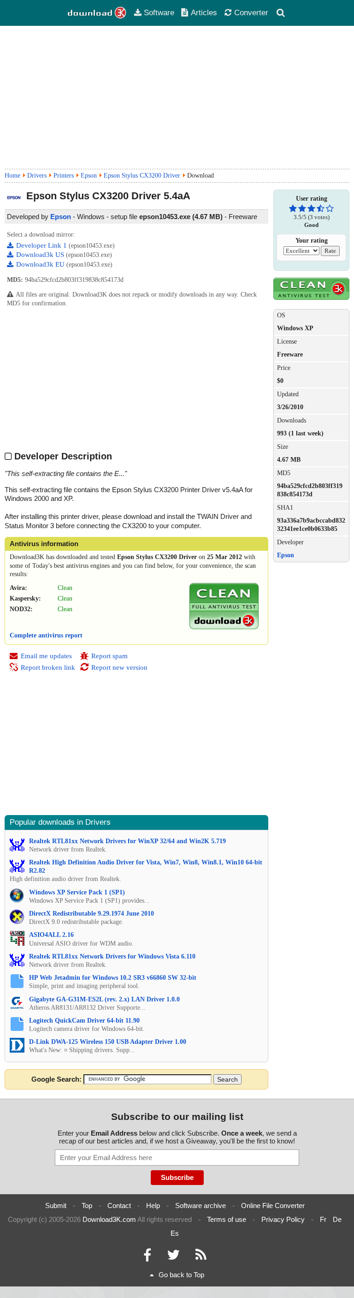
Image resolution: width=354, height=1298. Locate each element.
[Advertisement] (177, 97)
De (337, 1219)
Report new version (119, 667)
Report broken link (48, 667)
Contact (119, 1205)
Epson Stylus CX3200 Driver (142, 175)
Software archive (200, 1205)
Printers (63, 175)
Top (87, 1205)
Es (175, 1233)
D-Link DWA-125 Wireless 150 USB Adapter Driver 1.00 (107, 1041)
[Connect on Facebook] (147, 1257)
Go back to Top (181, 1275)
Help (153, 1205)
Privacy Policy (283, 1219)
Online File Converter (273, 1205)
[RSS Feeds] (201, 1257)
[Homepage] (97, 13)
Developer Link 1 (42, 245)
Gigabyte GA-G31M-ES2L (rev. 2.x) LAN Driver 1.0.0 (104, 999)
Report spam (109, 656)
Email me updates (46, 656)
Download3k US (41, 254)
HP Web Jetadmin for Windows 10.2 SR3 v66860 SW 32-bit (112, 977)
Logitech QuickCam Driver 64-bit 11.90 (84, 1020)
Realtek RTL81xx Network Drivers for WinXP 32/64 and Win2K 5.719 (127, 841)
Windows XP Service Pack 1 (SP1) (77, 892)
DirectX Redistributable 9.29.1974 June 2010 (91, 913)
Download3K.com (109, 1219)
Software (159, 12)
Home (12, 175)
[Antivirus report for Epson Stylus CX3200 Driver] (224, 627)
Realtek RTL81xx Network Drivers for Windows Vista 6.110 (112, 956)
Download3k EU (41, 264)
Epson (89, 175)
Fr (323, 1219)
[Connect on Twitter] (173, 1257)
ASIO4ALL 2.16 (51, 934)
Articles (204, 12)
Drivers (37, 175)
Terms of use (226, 1219)
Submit (55, 1205)
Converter (251, 12)
